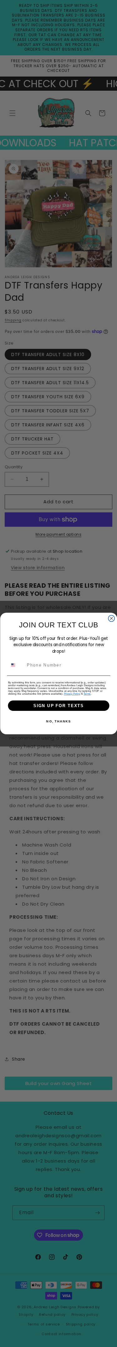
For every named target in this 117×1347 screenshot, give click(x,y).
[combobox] (16, 665)
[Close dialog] (111, 618)
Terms (87, 693)
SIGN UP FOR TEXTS (58, 705)
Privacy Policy (72, 693)
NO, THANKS (58, 721)
